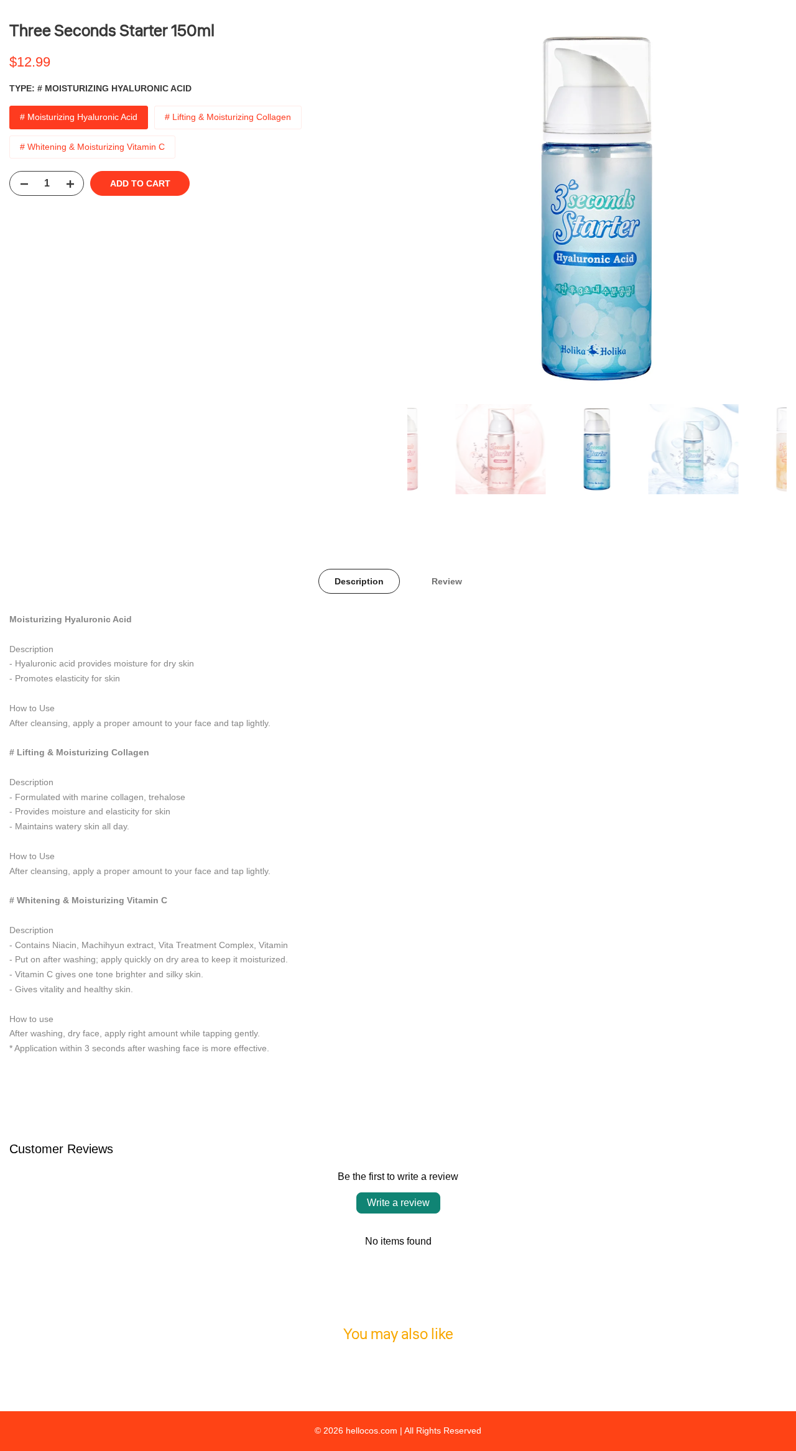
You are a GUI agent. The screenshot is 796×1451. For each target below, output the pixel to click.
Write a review (398, 1202)
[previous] (432, 208)
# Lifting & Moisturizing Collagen (228, 117)
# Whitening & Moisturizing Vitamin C (92, 147)
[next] (761, 208)
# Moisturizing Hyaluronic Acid (78, 117)
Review (447, 581)
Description (359, 581)
